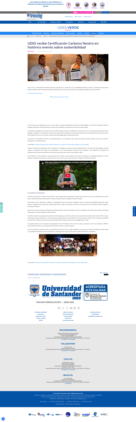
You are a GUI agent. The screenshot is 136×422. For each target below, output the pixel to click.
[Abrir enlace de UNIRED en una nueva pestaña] (59, 414)
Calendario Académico (41, 312)
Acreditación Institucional (95, 316)
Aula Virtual (105, 12)
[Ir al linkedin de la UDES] (78, 308)
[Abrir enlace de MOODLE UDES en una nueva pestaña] (41, 414)
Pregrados (65, 339)
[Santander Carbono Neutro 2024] (68, 109)
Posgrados (72, 339)
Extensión (80, 22)
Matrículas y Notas (41, 316)
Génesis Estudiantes (68, 314)
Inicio (29, 22)
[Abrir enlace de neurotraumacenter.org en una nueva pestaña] (86, 414)
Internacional (92, 22)
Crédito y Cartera (40, 318)
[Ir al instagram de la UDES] (62, 308)
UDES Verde (37, 33)
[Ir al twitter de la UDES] (66, 308)
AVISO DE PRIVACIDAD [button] (73, 401)
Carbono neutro (70, 33)
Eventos (80, 33)
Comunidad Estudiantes (46, 274)
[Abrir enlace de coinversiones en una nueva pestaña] (104, 414)
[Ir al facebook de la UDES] (58, 308)
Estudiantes (70, 16)
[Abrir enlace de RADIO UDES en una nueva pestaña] (50, 414)
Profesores (89, 16)
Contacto (101, 33)
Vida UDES (103, 22)
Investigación (69, 22)
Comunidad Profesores (33, 274)
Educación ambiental (57, 33)
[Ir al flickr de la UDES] (74, 308)
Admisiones (41, 314)
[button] (3, 419)
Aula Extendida (68, 316)
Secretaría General (95, 312)
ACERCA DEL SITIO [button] (87, 401)
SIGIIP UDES (68, 318)
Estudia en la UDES (55, 22)
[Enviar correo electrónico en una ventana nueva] (78, 398)
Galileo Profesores (68, 312)
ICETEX (41, 320)
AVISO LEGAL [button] (43, 401)
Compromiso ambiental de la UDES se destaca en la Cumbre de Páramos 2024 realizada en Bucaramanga (61, 144)
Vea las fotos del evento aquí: (35, 93)
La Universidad (41, 22)
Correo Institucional (68, 320)
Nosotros (46, 33)
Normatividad (95, 314)
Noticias (93, 33)
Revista (87, 33)
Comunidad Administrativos (59, 274)
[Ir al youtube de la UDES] (70, 308)
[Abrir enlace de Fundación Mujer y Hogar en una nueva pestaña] (68, 414)
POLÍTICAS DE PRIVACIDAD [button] (57, 401)
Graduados (79, 16)
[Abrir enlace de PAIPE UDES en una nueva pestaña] (32, 414)
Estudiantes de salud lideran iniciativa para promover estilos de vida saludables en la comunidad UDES (60, 262)
